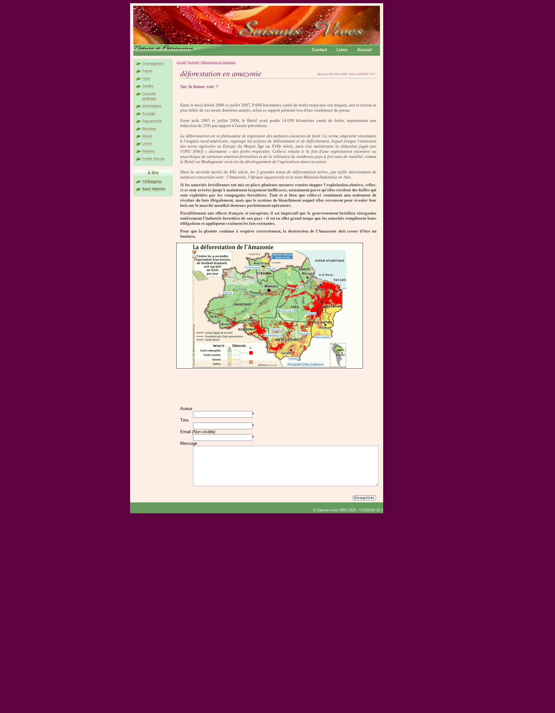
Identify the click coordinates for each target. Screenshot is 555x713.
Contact (319, 49)
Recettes (149, 129)
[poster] (364, 498)
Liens (342, 49)
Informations (152, 106)
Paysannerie (152, 121)
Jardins (148, 86)
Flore (146, 78)
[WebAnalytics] (143, 515)
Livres (147, 143)
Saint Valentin (153, 189)
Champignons (153, 63)
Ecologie (148, 113)
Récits (147, 136)
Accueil (364, 49)
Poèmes (148, 151)
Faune (147, 71)
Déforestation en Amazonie (218, 62)
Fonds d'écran (153, 158)
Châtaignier (152, 181)
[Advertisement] (234, 379)
